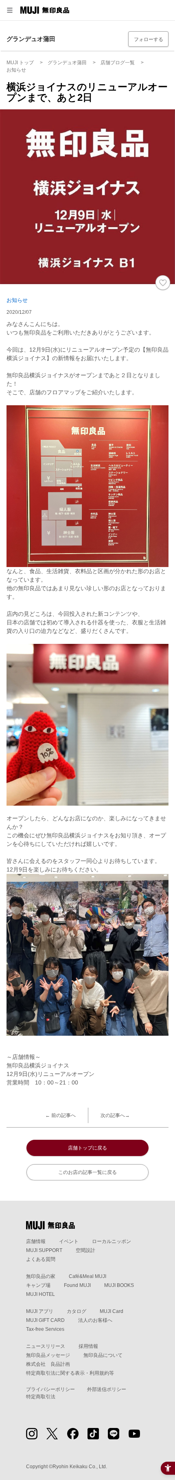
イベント (69, 1241)
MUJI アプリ (39, 1311)
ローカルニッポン (111, 1241)
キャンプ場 (38, 1285)
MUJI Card (111, 1311)
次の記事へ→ (115, 1115)
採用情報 (88, 1346)
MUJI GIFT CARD (45, 1320)
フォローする (148, 39)
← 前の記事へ (60, 1115)
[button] (10, 10)
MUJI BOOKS (119, 1285)
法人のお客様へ (95, 1320)
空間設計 (85, 1250)
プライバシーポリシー (50, 1389)
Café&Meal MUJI (87, 1276)
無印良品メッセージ (48, 1355)
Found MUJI (77, 1285)
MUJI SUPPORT (44, 1250)
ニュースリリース (45, 1346)
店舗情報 (36, 1241)
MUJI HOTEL (40, 1294)
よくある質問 (40, 1259)
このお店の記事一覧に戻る (87, 1172)
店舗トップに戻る (87, 1148)
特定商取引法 (40, 1397)
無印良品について (102, 1355)
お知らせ (17, 300)
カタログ (76, 1311)
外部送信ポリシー (106, 1389)
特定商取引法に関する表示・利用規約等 (70, 1373)
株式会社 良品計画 (48, 1364)
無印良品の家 (40, 1276)
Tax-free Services (45, 1329)
